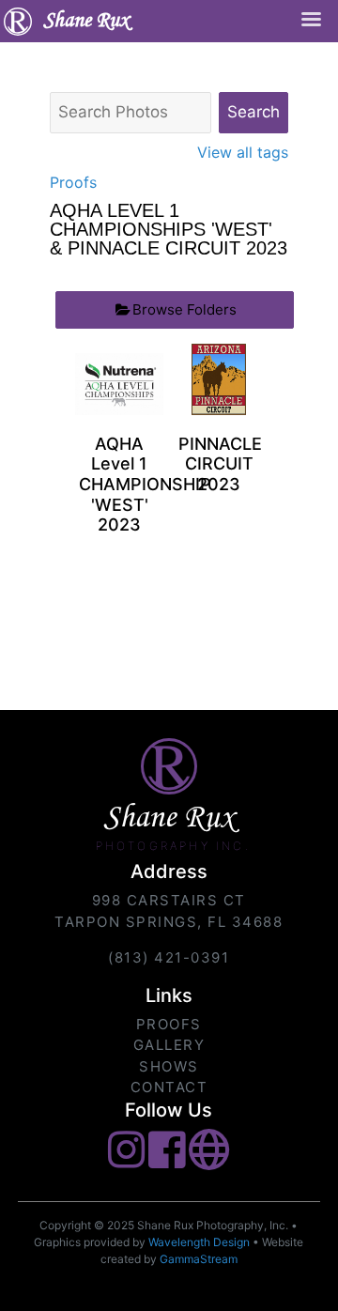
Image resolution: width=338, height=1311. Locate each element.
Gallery (169, 1045)
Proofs (73, 182)
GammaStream (199, 1259)
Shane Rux (86, 21)
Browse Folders (184, 309)
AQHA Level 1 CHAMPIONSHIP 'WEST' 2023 (145, 484)
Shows (169, 1066)
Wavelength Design (199, 1242)
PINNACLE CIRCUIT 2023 (220, 464)
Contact (169, 1087)
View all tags (242, 152)
